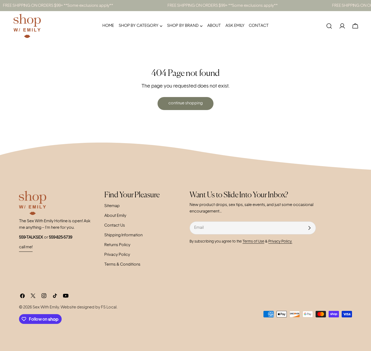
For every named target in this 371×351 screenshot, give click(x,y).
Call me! (26, 247)
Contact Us (114, 226)
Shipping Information (123, 235)
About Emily (115, 216)
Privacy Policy (117, 255)
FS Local (109, 307)
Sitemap (112, 206)
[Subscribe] (309, 227)
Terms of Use (253, 241)
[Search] (329, 26)
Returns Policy (117, 245)
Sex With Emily (46, 307)
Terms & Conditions (122, 265)
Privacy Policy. (280, 241)
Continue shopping (185, 103)
